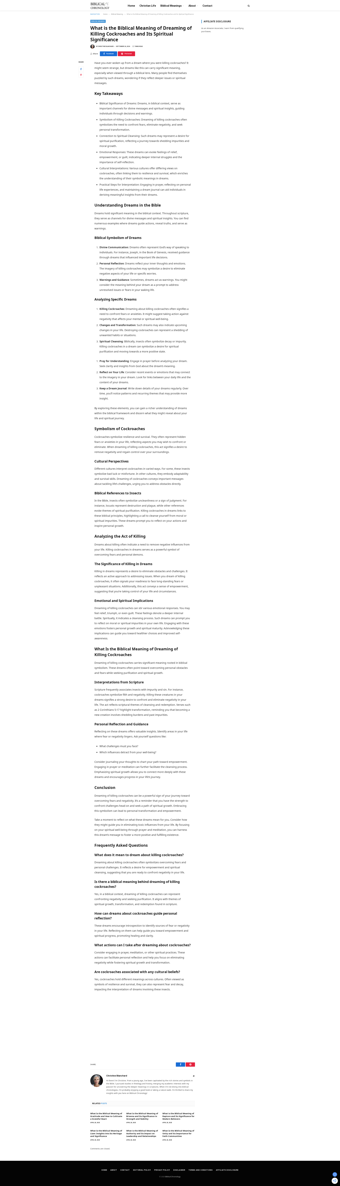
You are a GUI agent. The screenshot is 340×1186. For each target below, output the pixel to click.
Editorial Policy (142, 1170)
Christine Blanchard (106, 46)
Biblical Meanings (171, 5)
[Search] (248, 6)
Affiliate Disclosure (227, 1170)
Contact (207, 5)
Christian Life (147, 5)
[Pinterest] (81, 74)
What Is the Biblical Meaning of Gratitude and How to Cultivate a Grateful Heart (106, 1116)
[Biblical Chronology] (100, 5)
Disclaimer (179, 1170)
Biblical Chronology (172, 1176)
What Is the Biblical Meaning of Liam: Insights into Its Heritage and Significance (106, 1133)
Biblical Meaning (117, 14)
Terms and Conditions (200, 1170)
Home (131, 5)
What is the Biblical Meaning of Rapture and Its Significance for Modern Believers (178, 1116)
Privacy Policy (162, 1170)
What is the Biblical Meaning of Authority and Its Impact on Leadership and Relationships (142, 1133)
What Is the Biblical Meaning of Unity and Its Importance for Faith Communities (178, 1133)
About (192, 5)
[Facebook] (81, 69)
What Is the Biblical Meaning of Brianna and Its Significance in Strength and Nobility (142, 1116)
